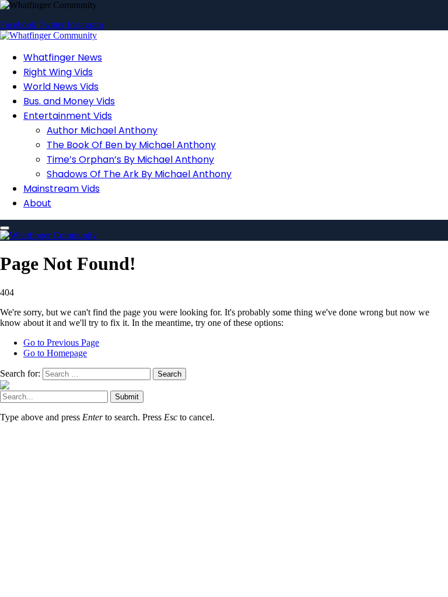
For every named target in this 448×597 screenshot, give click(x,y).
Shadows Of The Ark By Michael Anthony (139, 174)
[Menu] (4, 228)
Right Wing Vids (58, 72)
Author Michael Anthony (102, 130)
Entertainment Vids (67, 115)
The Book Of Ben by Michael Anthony (131, 145)
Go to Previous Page (61, 342)
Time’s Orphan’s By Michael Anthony (130, 159)
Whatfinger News (62, 57)
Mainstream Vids (61, 188)
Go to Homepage (55, 353)
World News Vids (61, 86)
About (37, 203)
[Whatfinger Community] (48, 35)
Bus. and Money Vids (69, 101)
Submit (127, 396)
